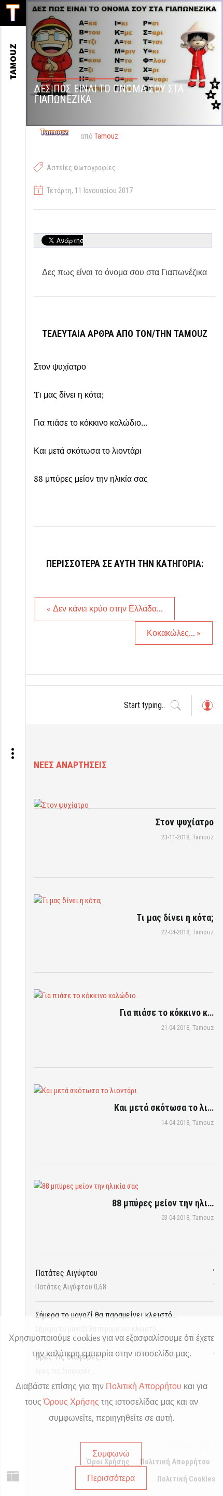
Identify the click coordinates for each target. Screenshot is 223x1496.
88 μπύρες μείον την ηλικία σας (91, 478)
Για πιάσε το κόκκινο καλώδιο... (90, 422)
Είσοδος (206, 710)
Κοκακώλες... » (174, 632)
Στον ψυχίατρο (60, 366)
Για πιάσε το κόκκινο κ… (167, 1012)
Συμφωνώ (111, 1453)
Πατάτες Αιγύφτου (66, 1273)
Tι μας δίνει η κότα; (69, 394)
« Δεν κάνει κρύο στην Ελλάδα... (105, 608)
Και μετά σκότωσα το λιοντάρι (88, 450)
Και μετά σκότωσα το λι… (164, 1107)
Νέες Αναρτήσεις (70, 764)
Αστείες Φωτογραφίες (81, 168)
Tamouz (106, 136)
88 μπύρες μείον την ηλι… (163, 1203)
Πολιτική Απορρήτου (144, 1386)
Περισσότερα (111, 1478)
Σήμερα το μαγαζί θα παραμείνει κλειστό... (106, 1315)
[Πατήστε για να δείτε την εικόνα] (124, 63)
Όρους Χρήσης (71, 1401)
